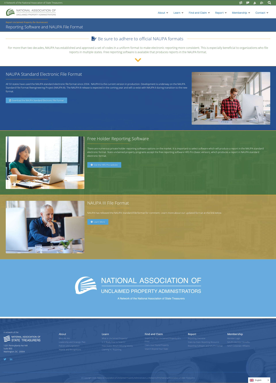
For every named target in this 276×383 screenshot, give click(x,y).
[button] (163, 12)
